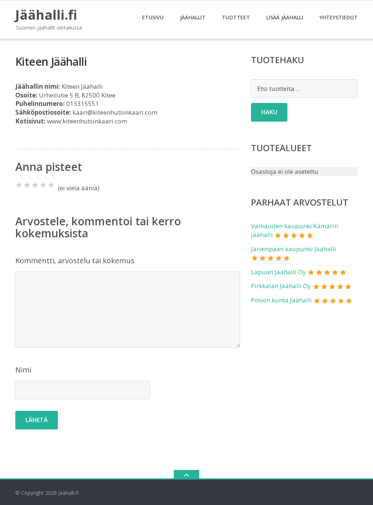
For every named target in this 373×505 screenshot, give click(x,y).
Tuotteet (236, 17)
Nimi (23, 370)
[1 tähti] (19, 185)
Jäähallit (192, 17)
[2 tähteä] (27, 185)
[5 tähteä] (51, 185)
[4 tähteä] (43, 185)
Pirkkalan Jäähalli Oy (281, 286)
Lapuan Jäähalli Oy (278, 272)
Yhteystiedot (338, 17)
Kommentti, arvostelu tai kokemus (74, 260)
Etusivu (153, 17)
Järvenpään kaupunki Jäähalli (293, 249)
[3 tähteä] (35, 185)
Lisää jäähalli (284, 17)
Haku (269, 112)
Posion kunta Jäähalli (281, 300)
